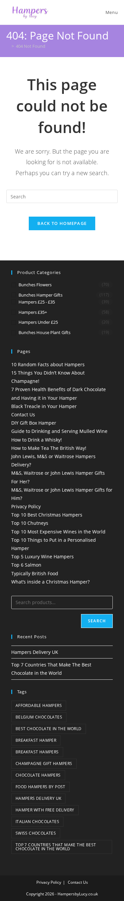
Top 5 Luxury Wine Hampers (42, 556)
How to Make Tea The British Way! (48, 448)
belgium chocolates (39, 717)
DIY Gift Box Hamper (33, 423)
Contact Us (23, 414)
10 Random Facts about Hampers (48, 364)
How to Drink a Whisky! (36, 440)
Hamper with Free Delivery (45, 810)
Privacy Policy (26, 506)
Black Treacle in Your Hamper (44, 406)
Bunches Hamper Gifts (40, 295)
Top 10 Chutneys (29, 523)
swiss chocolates (36, 833)
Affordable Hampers (39, 705)
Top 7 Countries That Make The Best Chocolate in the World (56, 847)
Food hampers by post (40, 787)
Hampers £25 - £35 (37, 302)
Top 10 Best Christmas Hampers (46, 515)
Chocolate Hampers (38, 775)
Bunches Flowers (35, 285)
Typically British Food (34, 573)
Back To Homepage (62, 223)
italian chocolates (37, 821)
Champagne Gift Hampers (44, 763)
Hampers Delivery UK (34, 652)
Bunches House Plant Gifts (44, 332)
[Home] (8, 46)
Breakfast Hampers (37, 752)
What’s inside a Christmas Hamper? (50, 582)
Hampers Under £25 (38, 322)
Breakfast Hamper (36, 740)
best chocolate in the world (49, 728)
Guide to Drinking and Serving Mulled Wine (59, 431)
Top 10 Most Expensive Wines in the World (58, 531)
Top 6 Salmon (26, 565)
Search (97, 621)
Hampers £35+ (33, 312)
